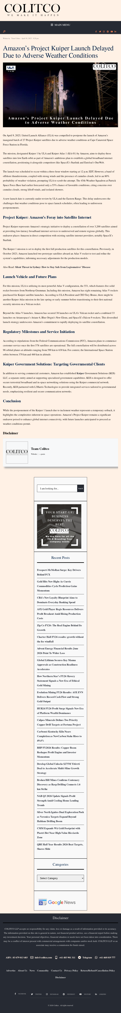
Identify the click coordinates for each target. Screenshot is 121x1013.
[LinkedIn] (115, 31)
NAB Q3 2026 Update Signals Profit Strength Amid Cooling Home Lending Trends (58, 800)
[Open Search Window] (4, 31)
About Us (22, 970)
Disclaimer (10, 432)
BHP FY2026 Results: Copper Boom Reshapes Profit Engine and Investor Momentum (56, 752)
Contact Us (56, 970)
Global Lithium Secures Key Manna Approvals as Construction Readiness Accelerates (57, 664)
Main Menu (62, 25)
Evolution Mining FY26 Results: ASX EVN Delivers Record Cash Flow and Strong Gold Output (60, 696)
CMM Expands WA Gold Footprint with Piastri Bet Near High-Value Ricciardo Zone (58, 832)
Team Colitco (15, 38)
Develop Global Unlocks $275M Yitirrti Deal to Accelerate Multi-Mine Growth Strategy (58, 768)
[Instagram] (104, 31)
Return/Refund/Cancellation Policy (98, 970)
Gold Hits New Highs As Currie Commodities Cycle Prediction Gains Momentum (57, 586)
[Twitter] (100, 31)
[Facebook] (96, 31)
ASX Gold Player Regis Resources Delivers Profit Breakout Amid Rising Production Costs (60, 613)
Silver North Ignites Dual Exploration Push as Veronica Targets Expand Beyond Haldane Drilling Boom (60, 816)
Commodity (43, 970)
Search (80, 488)
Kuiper (80, 373)
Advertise (10, 970)
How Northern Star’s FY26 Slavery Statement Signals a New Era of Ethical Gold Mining (58, 680)
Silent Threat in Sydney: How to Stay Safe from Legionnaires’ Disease (52, 267)
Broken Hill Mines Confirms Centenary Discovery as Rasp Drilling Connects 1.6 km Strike (58, 784)
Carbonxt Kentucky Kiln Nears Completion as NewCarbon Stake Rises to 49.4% (59, 736)
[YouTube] (111, 31)
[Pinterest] (107, 31)
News (32, 970)
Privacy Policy (71, 970)
